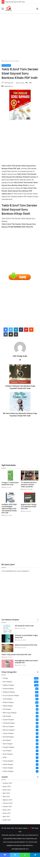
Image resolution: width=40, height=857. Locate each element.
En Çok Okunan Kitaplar (11, 695)
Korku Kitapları (8, 754)
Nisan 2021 (6, 813)
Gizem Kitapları (8, 768)
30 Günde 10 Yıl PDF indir (24, 626)
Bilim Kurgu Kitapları (10, 713)
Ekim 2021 (6, 796)
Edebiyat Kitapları (9, 692)
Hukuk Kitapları (8, 764)
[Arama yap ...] (37, 9)
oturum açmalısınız (23, 571)
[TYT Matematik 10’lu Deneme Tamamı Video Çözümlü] (30, 475)
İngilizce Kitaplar (8, 685)
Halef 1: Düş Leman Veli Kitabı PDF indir (16, 654)
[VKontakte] (6, 334)
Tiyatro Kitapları (8, 733)
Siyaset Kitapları (8, 719)
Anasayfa (6, 61)
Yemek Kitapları (8, 761)
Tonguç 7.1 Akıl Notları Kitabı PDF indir (10, 483)
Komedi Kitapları (8, 737)
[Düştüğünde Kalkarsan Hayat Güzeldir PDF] (7, 664)
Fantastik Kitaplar (9, 723)
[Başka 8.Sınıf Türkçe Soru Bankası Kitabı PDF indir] (30, 498)
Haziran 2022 (7, 783)
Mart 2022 (6, 793)
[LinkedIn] (16, 329)
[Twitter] (11, 329)
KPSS (5, 757)
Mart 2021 (6, 816)
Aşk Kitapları (7, 716)
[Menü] (3, 9)
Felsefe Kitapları (8, 702)
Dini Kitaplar (7, 709)
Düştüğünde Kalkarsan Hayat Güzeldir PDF (26, 661)
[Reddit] (31, 329)
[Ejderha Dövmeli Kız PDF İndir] (7, 648)
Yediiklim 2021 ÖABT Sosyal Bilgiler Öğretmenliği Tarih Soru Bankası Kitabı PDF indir (9, 508)
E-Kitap (5, 678)
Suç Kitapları (7, 750)
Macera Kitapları (8, 726)
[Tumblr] (21, 329)
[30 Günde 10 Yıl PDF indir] (7, 629)
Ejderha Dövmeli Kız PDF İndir (26, 645)
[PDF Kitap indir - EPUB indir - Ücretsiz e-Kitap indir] (8, 8)
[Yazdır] (16, 334)
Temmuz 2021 (7, 803)
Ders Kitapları (15, 61)
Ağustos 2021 (7, 800)
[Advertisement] (20, 36)
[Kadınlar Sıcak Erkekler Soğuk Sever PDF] (7, 638)
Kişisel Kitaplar (8, 706)
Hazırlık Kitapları (8, 688)
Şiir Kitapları (7, 740)
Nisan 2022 (7, 790)
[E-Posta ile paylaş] (11, 334)
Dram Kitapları (8, 744)
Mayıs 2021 (7, 810)
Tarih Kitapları (7, 699)
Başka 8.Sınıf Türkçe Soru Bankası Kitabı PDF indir (28, 506)
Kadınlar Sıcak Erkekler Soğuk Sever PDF (26, 636)
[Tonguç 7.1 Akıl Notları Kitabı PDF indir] (10, 475)
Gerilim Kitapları (8, 771)
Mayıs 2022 (7, 786)
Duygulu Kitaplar (8, 747)
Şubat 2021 (7, 820)
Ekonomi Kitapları (9, 730)
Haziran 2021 (7, 806)
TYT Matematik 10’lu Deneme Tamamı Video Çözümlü (28, 484)
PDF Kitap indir (8, 83)
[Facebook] (6, 329)
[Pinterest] (26, 329)
